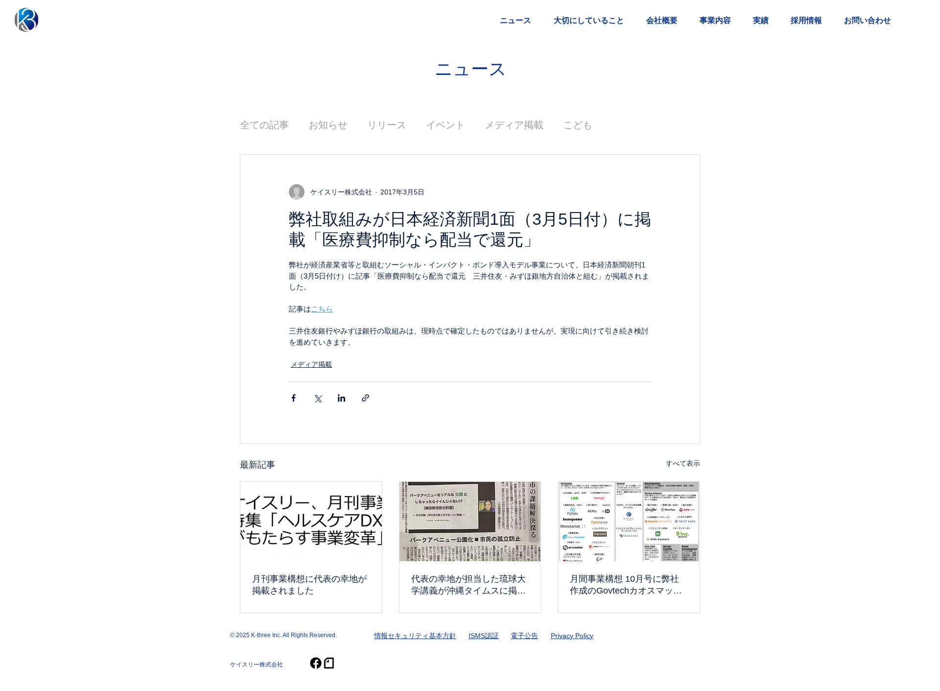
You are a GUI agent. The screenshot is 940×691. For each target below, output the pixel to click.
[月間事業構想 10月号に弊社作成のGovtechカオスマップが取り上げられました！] (629, 521)
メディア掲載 (514, 124)
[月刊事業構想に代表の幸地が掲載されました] (311, 521)
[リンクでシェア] (365, 398)
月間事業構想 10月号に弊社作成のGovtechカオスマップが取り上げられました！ (626, 585)
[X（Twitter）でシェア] (317, 398)
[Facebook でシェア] (293, 398)
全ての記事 (264, 124)
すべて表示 (683, 463)
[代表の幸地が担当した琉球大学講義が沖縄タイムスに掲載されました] (470, 521)
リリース (386, 124)
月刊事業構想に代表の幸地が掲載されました (309, 585)
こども (577, 124)
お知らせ (328, 124)
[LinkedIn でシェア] (341, 398)
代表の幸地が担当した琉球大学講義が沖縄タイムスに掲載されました (468, 585)
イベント (445, 124)
